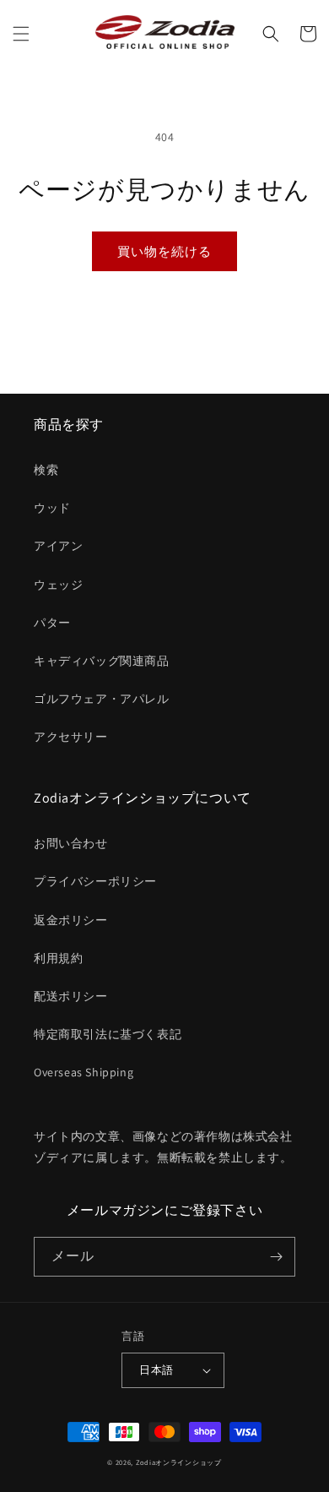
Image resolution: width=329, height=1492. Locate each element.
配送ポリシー (71, 996)
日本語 (156, 1370)
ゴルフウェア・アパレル (102, 698)
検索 (46, 469)
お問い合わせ (71, 843)
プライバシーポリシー (95, 881)
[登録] (275, 1257)
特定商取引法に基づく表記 (107, 1034)
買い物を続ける (164, 251)
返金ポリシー (71, 920)
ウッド (52, 507)
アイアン (58, 545)
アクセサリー (71, 736)
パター (52, 622)
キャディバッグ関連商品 (102, 660)
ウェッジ (58, 584)
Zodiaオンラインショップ (179, 1462)
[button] (21, 33)
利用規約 (58, 958)
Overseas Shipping (83, 1072)
